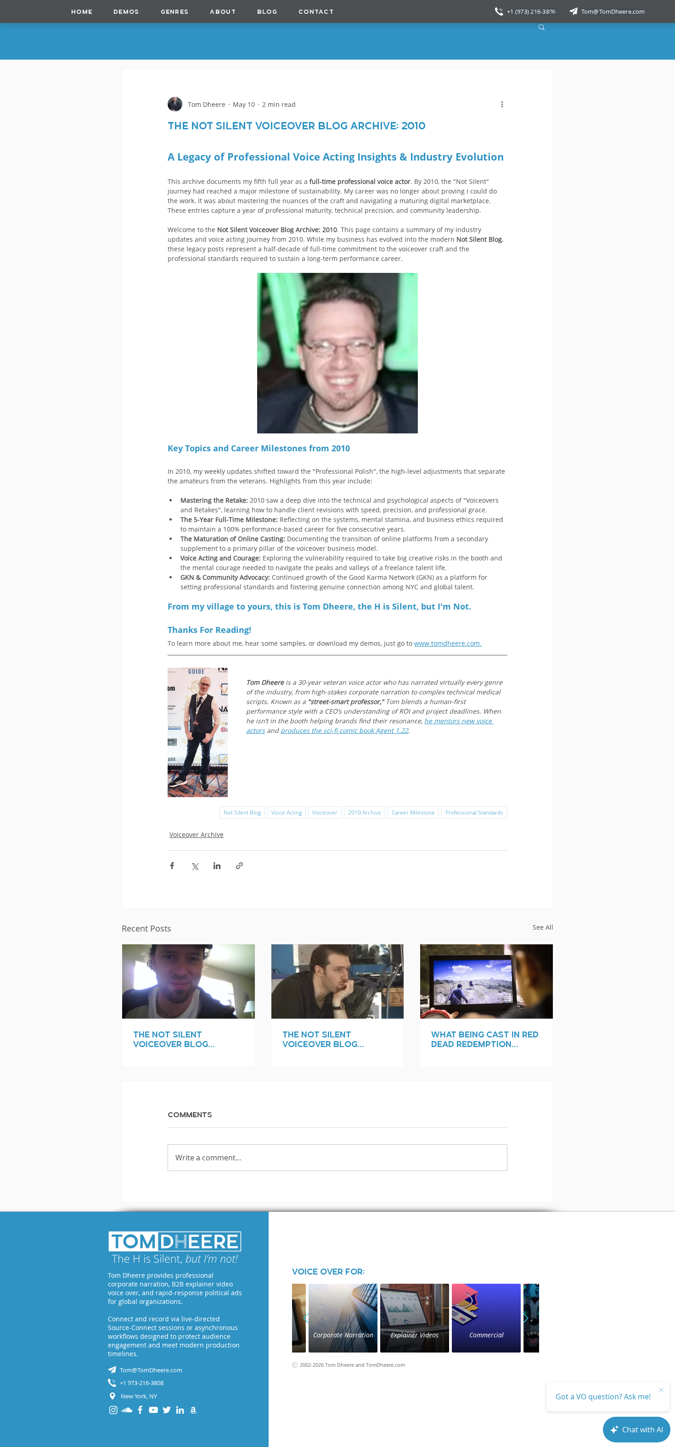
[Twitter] (166, 1409)
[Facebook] (140, 1409)
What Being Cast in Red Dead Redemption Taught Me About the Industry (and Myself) (485, 1039)
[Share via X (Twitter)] (194, 865)
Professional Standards (474, 812)
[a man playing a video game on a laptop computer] (486, 981)
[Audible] (193, 1409)
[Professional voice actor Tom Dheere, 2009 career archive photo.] (188, 981)
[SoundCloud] (126, 1409)
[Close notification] (661, 1390)
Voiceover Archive (196, 834)
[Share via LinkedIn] (217, 865)
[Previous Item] (306, 1318)
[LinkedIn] (180, 1409)
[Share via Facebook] (172, 865)
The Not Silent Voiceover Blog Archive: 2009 (170, 1039)
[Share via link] (239, 865)
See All (543, 927)
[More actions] (501, 104)
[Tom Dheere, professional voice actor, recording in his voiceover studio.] (337, 981)
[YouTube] (153, 1409)
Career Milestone (413, 812)
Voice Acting (286, 812)
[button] (175, 11)
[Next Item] (525, 1318)
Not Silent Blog (242, 812)
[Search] (552, 11)
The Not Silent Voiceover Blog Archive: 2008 (319, 1039)
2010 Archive (364, 812)
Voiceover (325, 812)
